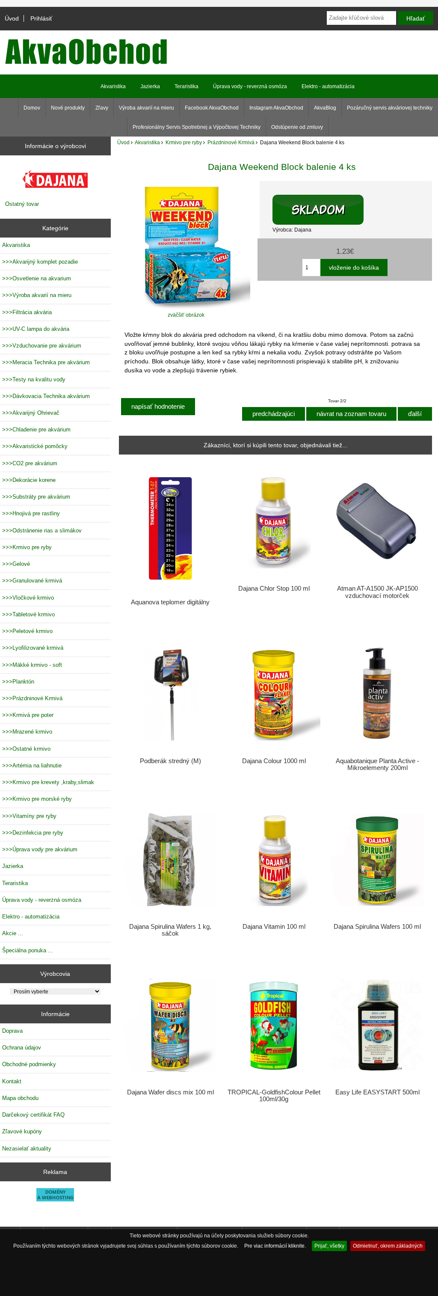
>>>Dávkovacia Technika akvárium (46, 396)
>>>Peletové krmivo (27, 631)
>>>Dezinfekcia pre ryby (32, 832)
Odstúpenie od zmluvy (297, 127)
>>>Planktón (18, 681)
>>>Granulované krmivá (32, 580)
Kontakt (11, 1081)
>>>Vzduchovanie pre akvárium (41, 345)
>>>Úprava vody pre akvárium (39, 849)
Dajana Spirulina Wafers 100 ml (377, 926)
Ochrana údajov (21, 1047)
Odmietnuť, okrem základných (388, 1245)
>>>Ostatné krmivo (26, 749)
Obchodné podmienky (29, 1064)
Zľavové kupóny (22, 1131)
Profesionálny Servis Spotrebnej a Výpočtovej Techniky (196, 127)
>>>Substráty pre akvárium (36, 496)
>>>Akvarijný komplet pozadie (40, 262)
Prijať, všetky (329, 1245)
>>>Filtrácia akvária (27, 312)
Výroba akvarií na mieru (146, 108)
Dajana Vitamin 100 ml (274, 926)
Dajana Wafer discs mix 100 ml (170, 1092)
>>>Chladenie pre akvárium (36, 429)
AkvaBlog (325, 108)
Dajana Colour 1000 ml (274, 761)
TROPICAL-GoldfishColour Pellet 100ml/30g (274, 1096)
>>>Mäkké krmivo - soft (32, 665)
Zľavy (101, 108)
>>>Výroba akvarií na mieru (36, 295)
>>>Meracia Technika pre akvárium (46, 362)
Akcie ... (12, 933)
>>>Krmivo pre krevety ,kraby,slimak (48, 782)
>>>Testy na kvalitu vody (33, 379)
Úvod (12, 18)
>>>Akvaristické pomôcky (35, 446)
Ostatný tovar (22, 204)
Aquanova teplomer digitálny (170, 602)
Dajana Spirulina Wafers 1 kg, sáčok (170, 930)
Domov (32, 108)
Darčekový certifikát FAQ (33, 1115)
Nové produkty (68, 108)
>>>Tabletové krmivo (28, 614)
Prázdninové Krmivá (231, 142)
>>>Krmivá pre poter (27, 715)
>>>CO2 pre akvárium (29, 463)
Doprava (12, 1031)
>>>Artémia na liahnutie (32, 765)
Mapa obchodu (20, 1098)
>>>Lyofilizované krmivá (32, 648)
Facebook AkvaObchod (212, 108)
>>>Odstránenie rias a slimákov (42, 530)
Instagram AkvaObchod (276, 108)
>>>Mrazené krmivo (27, 731)
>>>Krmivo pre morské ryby (37, 799)
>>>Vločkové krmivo (28, 597)
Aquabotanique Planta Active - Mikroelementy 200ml (377, 764)
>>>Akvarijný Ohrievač (30, 413)
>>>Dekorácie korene (29, 480)
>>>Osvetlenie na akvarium (36, 278)
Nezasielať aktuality (26, 1148)
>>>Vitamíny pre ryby (29, 816)
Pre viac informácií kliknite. (275, 1245)
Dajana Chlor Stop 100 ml (274, 588)
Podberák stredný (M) (170, 761)
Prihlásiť (41, 18)
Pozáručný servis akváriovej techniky (389, 108)
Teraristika (186, 86)
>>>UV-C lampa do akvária (35, 329)
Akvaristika (147, 142)
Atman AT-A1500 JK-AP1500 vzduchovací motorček (377, 592)
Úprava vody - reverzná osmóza (250, 86)
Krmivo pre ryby (184, 142)
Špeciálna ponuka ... (27, 950)
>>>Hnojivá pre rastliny (31, 513)
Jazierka (150, 86)
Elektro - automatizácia (328, 86)
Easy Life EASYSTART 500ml (377, 1092)
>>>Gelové (16, 564)
